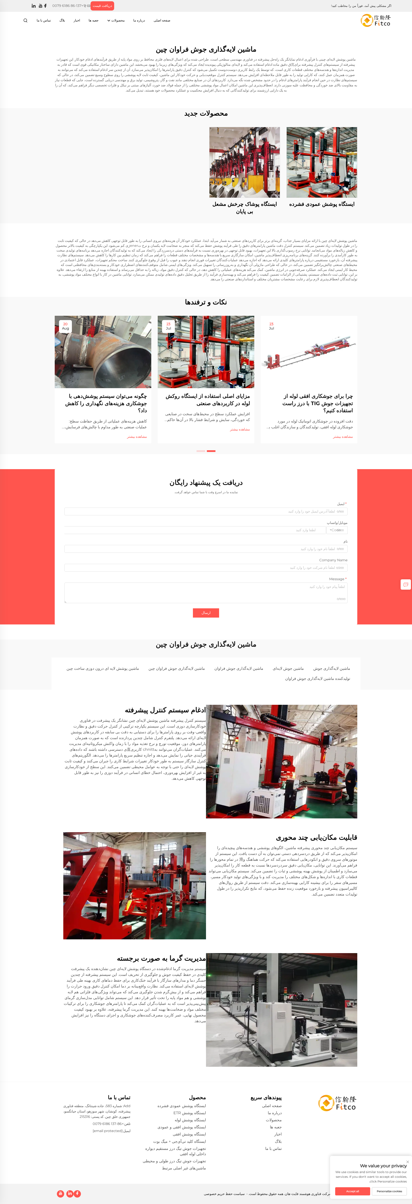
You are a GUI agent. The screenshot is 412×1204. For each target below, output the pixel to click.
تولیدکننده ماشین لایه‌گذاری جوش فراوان (317, 678)
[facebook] (45, 6)
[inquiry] (406, 584)
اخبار (77, 20)
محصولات (118, 20)
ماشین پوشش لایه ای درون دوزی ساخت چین (103, 668)
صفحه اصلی (162, 20)
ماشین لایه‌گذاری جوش (331, 668)
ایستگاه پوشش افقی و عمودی (182, 1127)
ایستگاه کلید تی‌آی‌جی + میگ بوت (179, 1141)
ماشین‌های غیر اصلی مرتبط (184, 1168)
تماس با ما (44, 20)
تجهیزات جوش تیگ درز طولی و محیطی (174, 1161)
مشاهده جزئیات (322, 162)
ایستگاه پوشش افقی (189, 1134)
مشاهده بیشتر (343, 437)
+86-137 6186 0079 (67, 6)
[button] (211, 451)
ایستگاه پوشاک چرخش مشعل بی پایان (244, 207)
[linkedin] (33, 6)
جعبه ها (93, 20)
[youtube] (40, 6)
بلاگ (62, 20)
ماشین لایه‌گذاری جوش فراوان (238, 668)
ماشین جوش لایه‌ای (288, 668)
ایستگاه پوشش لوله (190, 1120)
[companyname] (375, 20)
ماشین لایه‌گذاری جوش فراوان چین (176, 668)
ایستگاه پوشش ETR (189, 1113)
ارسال (206, 613)
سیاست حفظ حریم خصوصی (224, 1194)
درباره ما (139, 20)
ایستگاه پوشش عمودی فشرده (322, 204)
